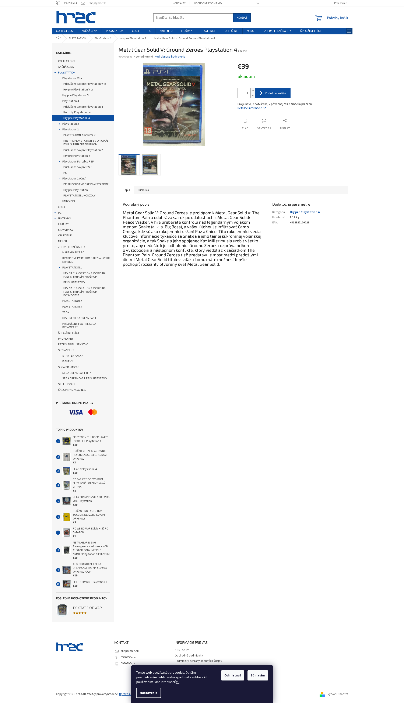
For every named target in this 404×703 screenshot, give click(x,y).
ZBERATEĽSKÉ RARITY (71, 247)
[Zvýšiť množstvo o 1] (252, 90)
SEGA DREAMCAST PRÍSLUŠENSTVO (84, 378)
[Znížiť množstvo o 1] (252, 95)
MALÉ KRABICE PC (73, 252)
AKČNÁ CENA (66, 67)
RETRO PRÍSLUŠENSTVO (73, 344)
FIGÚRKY (63, 224)
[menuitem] (64, 31)
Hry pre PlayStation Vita (78, 90)
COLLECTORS (66, 61)
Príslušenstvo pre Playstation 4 (83, 107)
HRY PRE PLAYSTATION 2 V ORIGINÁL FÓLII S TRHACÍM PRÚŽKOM (85, 143)
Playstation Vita (72, 78)
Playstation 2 (70, 129)
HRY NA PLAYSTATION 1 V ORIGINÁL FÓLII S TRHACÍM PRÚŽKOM (85, 275)
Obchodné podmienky (208, 3)
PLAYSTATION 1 (72, 267)
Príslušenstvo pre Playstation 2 (83, 150)
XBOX (61, 207)
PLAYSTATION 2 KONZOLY (79, 135)
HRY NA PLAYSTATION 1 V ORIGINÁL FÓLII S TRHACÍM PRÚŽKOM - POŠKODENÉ (85, 292)
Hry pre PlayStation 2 (76, 156)
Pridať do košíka (275, 93)
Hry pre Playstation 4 (76, 118)
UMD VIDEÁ (68, 201)
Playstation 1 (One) (74, 178)
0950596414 (128, 657)
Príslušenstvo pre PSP (77, 167)
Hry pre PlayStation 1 (76, 190)
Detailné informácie (250, 108)
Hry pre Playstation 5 (75, 95)
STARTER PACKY (72, 356)
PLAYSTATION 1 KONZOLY (79, 195)
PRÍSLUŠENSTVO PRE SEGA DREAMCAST (79, 326)
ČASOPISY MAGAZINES (72, 390)
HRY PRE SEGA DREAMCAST (79, 318)
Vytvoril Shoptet (338, 694)
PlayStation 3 (70, 124)
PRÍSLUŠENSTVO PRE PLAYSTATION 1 (86, 184)
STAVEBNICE (65, 230)
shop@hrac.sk (130, 651)
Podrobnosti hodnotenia (170, 57)
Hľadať (242, 17)
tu (177, 682)
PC (60, 213)
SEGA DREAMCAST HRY (76, 373)
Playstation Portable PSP (78, 162)
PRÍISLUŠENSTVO (74, 282)
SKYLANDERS (66, 350)
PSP (65, 173)
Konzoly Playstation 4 (77, 112)
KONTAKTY (179, 3)
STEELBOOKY (66, 384)
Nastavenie (148, 692)
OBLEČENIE (65, 235)
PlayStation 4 (70, 101)
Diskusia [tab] (143, 190)
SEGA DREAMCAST (69, 367)
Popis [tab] (126, 190)
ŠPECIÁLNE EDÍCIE (69, 333)
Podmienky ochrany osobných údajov (198, 661)
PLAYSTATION (66, 73)
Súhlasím (258, 675)
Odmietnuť (232, 675)
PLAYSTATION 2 (72, 301)
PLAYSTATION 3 (72, 307)
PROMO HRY (65, 339)
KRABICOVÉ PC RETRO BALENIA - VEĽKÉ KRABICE (86, 260)
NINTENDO (64, 218)
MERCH (62, 241)
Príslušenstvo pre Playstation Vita (84, 84)
